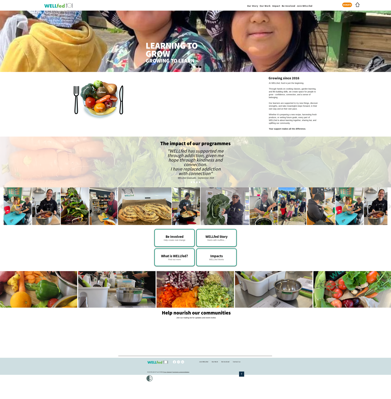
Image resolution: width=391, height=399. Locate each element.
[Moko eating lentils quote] (197, 182)
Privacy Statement (167, 372)
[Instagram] (178, 361)
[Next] (228, 164)
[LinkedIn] (182, 361)
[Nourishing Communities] (191, 67)
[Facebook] (174, 361)
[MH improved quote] (191, 182)
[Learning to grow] (194, 67)
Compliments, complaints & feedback (180, 372)
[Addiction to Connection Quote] (194, 182)
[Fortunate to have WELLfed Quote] (199, 182)
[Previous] (163, 164)
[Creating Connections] (200, 67)
